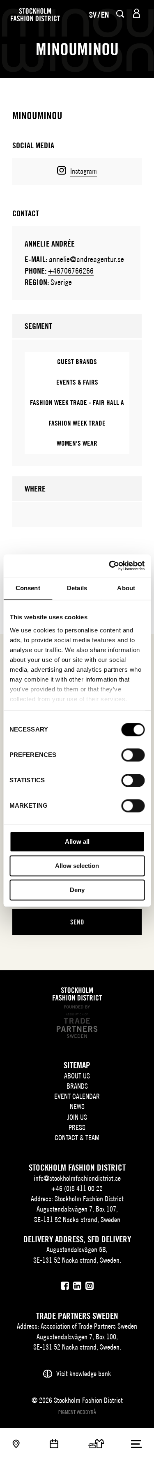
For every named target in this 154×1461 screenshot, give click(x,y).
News (77, 1106)
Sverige (61, 282)
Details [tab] (77, 587)
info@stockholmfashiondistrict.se (77, 1178)
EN (105, 14)
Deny (77, 889)
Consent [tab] (28, 587)
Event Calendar (77, 1096)
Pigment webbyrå (77, 1412)
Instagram (83, 171)
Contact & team (77, 1137)
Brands (77, 1086)
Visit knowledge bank (83, 1373)
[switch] (133, 754)
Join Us (77, 1117)
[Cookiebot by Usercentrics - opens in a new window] (110, 565)
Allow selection (77, 865)
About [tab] (126, 587)
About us (77, 1075)
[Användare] (136, 13)
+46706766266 (71, 270)
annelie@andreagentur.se (86, 259)
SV (93, 14)
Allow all (77, 841)
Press (77, 1127)
